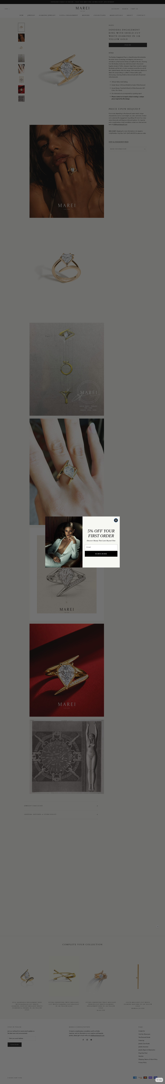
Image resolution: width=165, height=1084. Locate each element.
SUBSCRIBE (101, 554)
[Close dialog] (116, 520)
